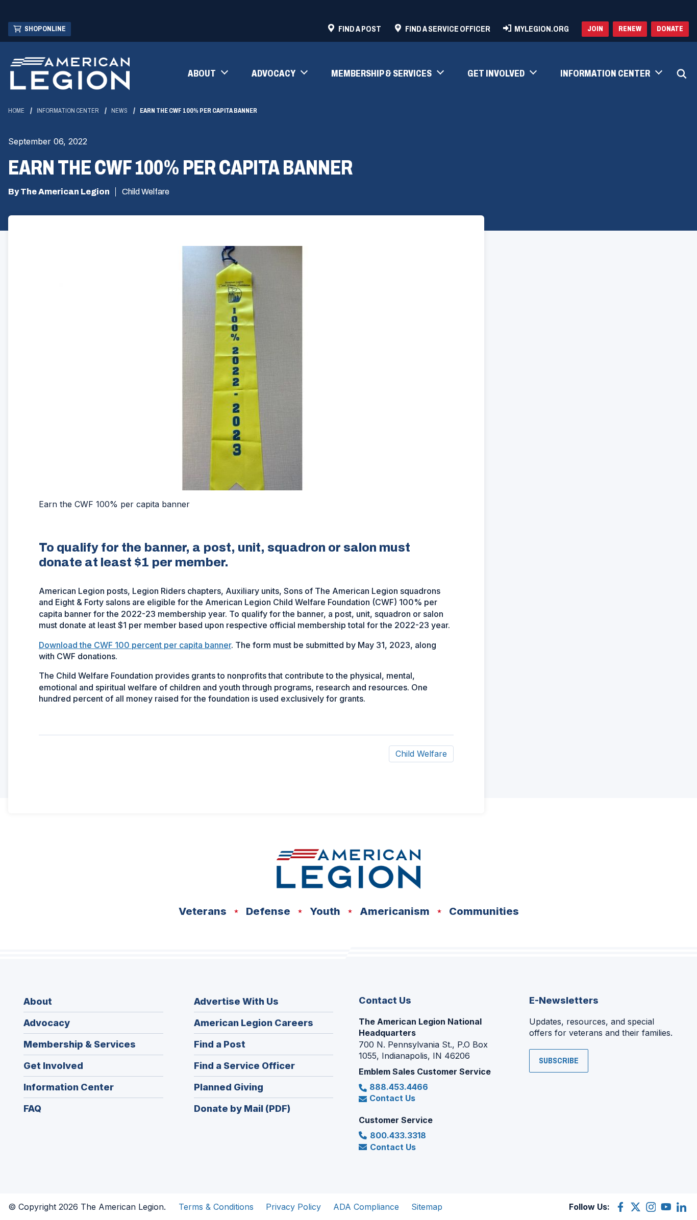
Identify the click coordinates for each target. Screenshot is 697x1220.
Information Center (68, 110)
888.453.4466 (398, 1087)
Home (16, 110)
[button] (207, 74)
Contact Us (392, 1098)
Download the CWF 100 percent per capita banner (135, 645)
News (119, 110)
